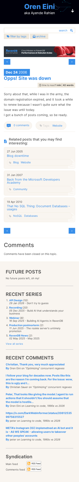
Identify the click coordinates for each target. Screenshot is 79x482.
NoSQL (17, 215)
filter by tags (18, 36)
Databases (31, 215)
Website (57, 125)
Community (20, 189)
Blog (16, 162)
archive (40, 36)
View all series (14, 343)
